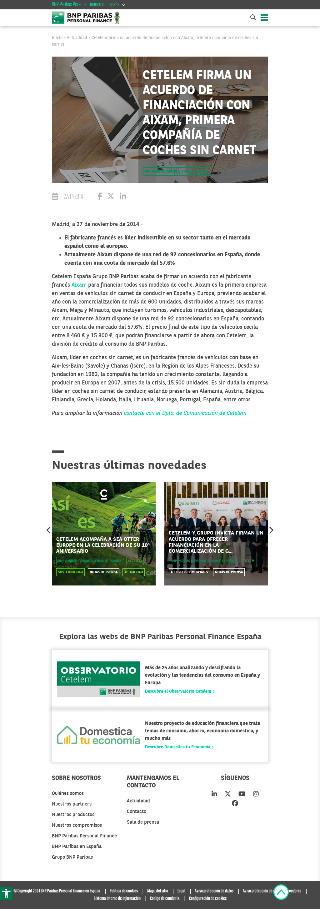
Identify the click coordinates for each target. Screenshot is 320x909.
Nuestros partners (72, 804)
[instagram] (256, 794)
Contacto (136, 811)
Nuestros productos (73, 814)
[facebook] (235, 804)
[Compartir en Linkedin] (123, 197)
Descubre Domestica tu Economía (178, 747)
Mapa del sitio (157, 891)
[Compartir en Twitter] (110, 197)
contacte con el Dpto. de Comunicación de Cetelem (185, 413)
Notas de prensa (104, 572)
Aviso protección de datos (214, 891)
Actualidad (77, 38)
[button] (6, 893)
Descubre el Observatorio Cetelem (178, 691)
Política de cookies (124, 891)
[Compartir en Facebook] (100, 197)
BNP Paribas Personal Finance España (176, 171)
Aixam (79, 285)
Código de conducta (165, 898)
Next (271, 530)
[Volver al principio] (281, 893)
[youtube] (242, 794)
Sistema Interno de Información (117, 898)
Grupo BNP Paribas (72, 857)
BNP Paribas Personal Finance (84, 836)
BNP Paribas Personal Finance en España (85, 5)
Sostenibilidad (70, 572)
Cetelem (135, 561)
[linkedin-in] (214, 794)
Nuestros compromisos (77, 825)
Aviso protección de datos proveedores (272, 891)
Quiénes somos (68, 793)
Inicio (57, 38)
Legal (181, 891)
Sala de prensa (143, 822)
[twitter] (228, 794)
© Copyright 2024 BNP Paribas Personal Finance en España (56, 891)
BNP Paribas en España (77, 846)
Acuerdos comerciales (189, 572)
